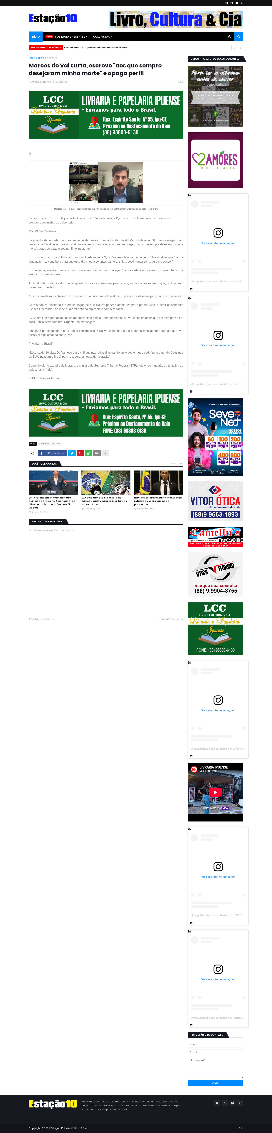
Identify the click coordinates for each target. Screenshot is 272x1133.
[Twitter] (72, 453)
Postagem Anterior (42, 619)
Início (240, 1128)
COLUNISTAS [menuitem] (101, 37)
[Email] (97, 453)
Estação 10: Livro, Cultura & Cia (69, 1128)
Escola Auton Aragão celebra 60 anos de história (96, 47)
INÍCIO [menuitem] (35, 37)
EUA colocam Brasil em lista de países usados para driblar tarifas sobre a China (104, 501)
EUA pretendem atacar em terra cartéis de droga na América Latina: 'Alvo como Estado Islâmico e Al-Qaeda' (52, 503)
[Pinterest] (80, 453)
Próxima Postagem (169, 619)
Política (56, 443)
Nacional (52, 57)
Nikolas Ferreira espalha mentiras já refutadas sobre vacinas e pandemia (158, 501)
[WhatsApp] (88, 453)
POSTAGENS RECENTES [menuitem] (70, 37)
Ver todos (177, 463)
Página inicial (37, 57)
